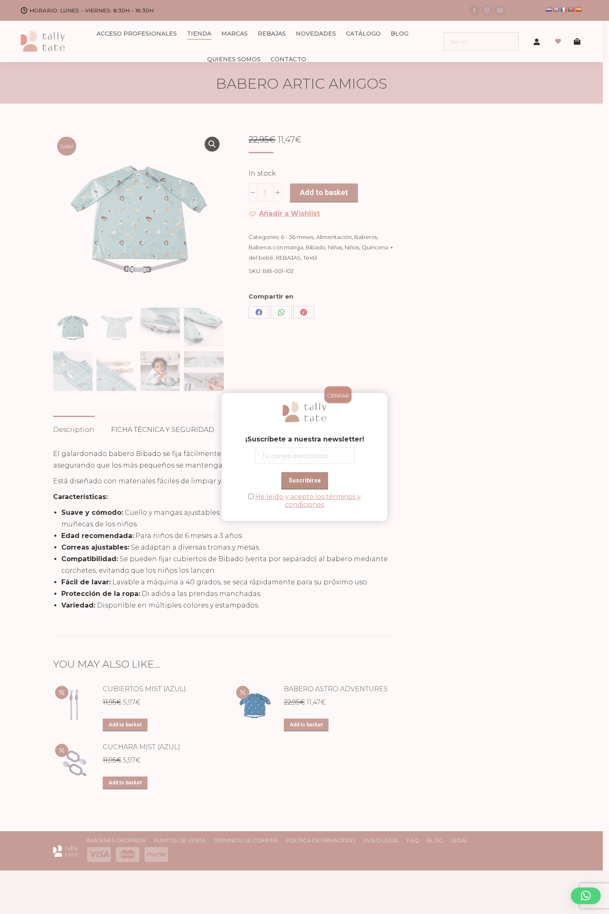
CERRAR (338, 395)
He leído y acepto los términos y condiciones (308, 501)
